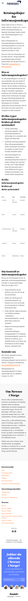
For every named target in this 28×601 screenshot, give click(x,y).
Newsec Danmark (7, 513)
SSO (20, 540)
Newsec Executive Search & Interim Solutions (12, 517)
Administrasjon (6, 492)
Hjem (3, 470)
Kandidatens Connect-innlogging (14, 542)
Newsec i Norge (6, 511)
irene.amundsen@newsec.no (11, 365)
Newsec (4, 505)
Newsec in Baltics (7, 508)
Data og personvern (7, 480)
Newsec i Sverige (6, 520)
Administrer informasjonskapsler (11, 483)
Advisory (4, 495)
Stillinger (4, 478)
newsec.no (14, 528)
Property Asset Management (10, 497)
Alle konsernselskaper (8, 523)
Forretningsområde (7, 473)
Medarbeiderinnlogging (12, 540)
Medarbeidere (5, 475)
